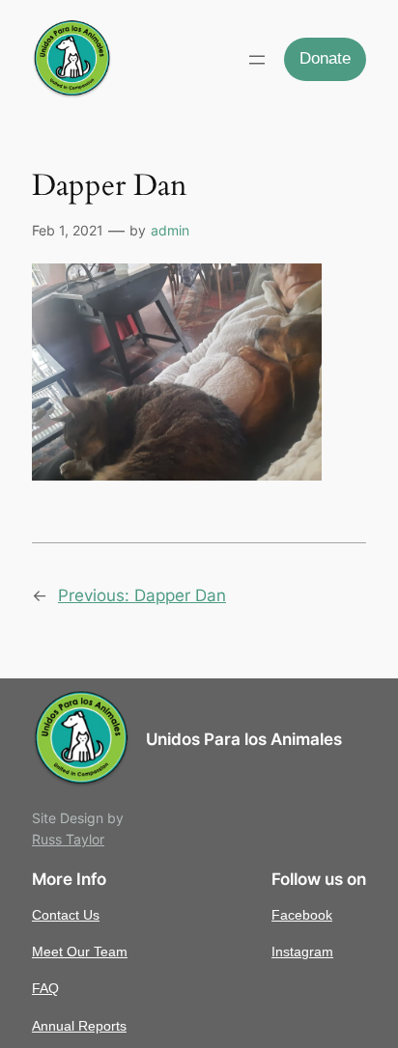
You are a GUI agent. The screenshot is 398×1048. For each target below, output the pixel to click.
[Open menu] (257, 59)
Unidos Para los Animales (244, 739)
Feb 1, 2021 (67, 230)
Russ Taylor (68, 839)
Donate (325, 58)
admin (170, 230)
